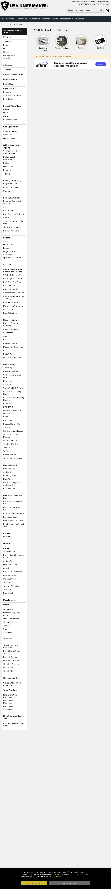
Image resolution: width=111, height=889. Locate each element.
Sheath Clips (8, 671)
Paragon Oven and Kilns (13, 513)
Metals (6, 548)
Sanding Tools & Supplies (10, 57)
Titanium (7, 582)
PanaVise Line (9, 489)
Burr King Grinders (11, 289)
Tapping (6, 174)
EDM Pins (7, 340)
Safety (6, 605)
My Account (76, 1)
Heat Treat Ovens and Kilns (12, 497)
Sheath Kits (8, 668)
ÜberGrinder (8, 310)
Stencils (6, 191)
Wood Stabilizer (10, 690)
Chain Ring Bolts (10, 329)
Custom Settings (69, 883)
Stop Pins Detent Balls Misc (13, 222)
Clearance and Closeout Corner (13, 724)
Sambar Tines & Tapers (13, 431)
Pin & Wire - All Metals (12, 572)
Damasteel (8, 593)
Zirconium (7, 590)
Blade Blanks (9, 89)
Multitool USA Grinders (13, 306)
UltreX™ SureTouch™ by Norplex (13, 399)
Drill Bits (6, 163)
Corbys (6, 336)
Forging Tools (9, 244)
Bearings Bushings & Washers (12, 202)
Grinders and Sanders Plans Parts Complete (12, 270)
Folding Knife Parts (11, 198)
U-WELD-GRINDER (11, 275)
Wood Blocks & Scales (12, 458)
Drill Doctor (8, 167)
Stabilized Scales (10, 444)
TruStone (7, 451)
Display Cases (9, 138)
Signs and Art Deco (11, 678)
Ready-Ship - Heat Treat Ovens (13, 525)
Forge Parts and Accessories (10, 253)
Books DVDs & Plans (12, 106)
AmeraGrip (8, 368)
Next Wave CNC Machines (10, 696)
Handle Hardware (10, 320)
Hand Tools (8, 479)
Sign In (93, 1)
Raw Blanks (8, 99)
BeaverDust (8, 84)
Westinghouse (9, 455)
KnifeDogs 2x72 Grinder (13, 279)
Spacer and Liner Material (10, 436)
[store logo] (25, 6)
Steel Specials (9, 551)
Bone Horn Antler (10, 371)
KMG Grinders (9, 286)
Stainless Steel (9, 579)
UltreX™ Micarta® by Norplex (12, 393)
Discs (5, 49)
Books (6, 109)
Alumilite (7, 70)
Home (4, 25)
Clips (5, 207)
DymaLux (7, 381)
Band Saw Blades (10, 79)
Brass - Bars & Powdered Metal (13, 556)
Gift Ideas (7, 37)
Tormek (6, 626)
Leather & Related (11, 661)
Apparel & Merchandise (13, 74)
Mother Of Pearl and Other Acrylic (12, 412)
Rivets (6, 351)
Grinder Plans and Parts (13, 293)
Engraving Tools (10, 184)
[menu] (55, 19)
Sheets (6, 52)
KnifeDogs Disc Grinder (13, 282)
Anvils (5, 241)
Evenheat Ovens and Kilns (12, 502)
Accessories (8, 633)
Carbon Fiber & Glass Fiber (12, 376)
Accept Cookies (34, 883)
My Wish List (85, 1)
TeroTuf (6, 448)
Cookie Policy (57, 876)
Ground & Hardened (12, 95)
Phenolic (7, 404)
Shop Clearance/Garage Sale (13, 717)
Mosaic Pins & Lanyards (13, 347)
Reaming (7, 170)
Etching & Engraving (12, 181)
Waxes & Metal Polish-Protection (12, 684)
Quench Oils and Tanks (13, 258)
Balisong (7, 92)
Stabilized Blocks (10, 441)
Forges (6, 248)
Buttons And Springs (12, 231)
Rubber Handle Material (13, 424)
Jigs (5, 629)
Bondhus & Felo (10, 468)
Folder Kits (7, 537)
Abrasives (7, 42)
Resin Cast (7, 420)
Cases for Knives (10, 132)
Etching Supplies (10, 187)
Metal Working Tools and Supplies (12, 484)
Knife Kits (7, 533)
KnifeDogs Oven (10, 517)
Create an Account (103, 1)
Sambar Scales (9, 427)
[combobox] (85, 10)
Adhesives (7, 65)
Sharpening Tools (10, 622)
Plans (5, 116)
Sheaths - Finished (11, 664)
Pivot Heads (8, 211)
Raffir (5, 417)
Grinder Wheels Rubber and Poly (13, 297)
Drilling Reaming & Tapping (11, 146)
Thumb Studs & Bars (12, 227)
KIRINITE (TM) (9, 407)
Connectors (8, 333)
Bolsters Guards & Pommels (11, 324)
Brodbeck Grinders (11, 302)
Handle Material (10, 364)
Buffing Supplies (10, 127)
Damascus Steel (10, 565)
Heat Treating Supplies (13, 520)
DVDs (5, 113)
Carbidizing (8, 472)
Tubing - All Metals (11, 586)
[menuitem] (9, 19)
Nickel (6, 568)
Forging (6, 238)
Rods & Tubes (9, 354)
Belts (5, 45)
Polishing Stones (10, 476)
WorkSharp (8, 638)
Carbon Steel (9, 561)
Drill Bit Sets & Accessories (9, 158)
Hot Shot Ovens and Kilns (12, 508)
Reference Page (10, 120)
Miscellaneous (9, 600)
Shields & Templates (12, 358)
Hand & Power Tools (11, 465)
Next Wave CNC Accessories (10, 708)
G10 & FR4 (7, 385)
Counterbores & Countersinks (10, 152)
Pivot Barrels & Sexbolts (13, 214)
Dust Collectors (10, 313)
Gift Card (7, 265)
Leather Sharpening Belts (12, 614)
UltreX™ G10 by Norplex (13, 388)
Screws (6, 218)
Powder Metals (9, 575)
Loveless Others (10, 343)
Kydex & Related (10, 657)
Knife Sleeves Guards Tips (12, 652)
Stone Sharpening (11, 619)
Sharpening (8, 610)
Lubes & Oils (8, 544)
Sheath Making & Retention (10, 646)
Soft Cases (7, 135)
